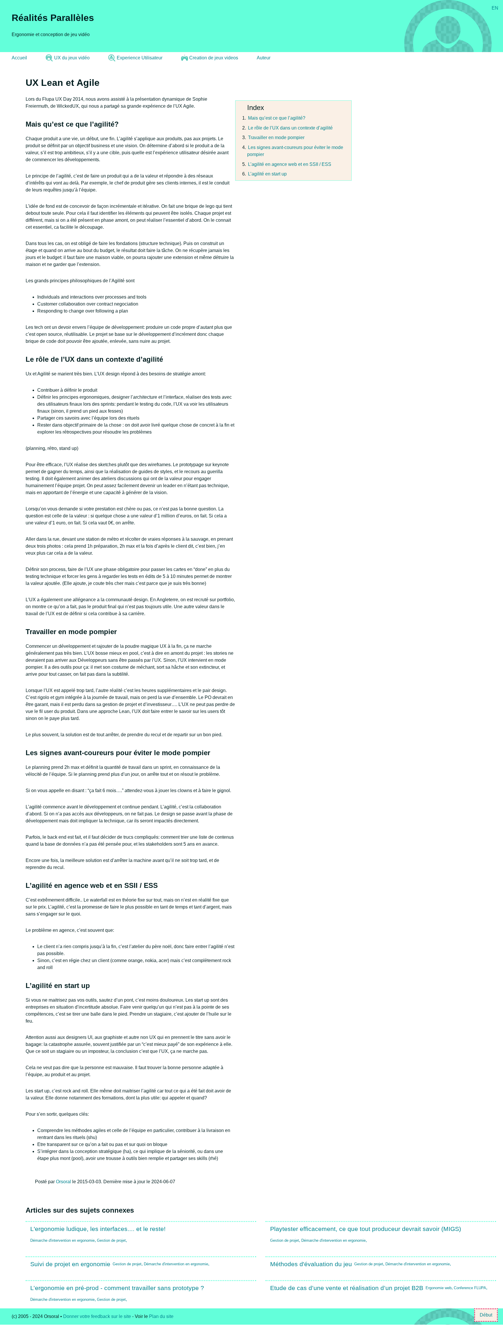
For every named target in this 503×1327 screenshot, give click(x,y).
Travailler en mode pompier (276, 137)
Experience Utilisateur (139, 57)
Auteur (263, 57)
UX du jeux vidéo (72, 57)
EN (495, 8)
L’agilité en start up (267, 173)
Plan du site (161, 1316)
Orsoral (63, 1181)
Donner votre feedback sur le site (97, 1316)
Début (486, 1314)
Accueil (19, 57)
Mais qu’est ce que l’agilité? (276, 118)
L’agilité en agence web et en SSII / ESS (289, 164)
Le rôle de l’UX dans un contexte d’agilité (290, 127)
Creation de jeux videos (213, 57)
